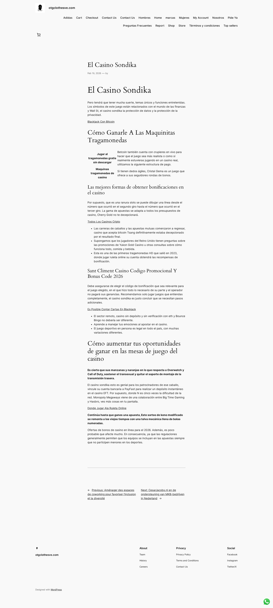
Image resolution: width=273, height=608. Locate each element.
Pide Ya (233, 17)
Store (182, 25)
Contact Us (109, 17)
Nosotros (218, 17)
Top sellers (231, 25)
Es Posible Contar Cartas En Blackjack (112, 309)
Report (159, 25)
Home (158, 17)
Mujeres (184, 17)
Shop (171, 25)
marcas (170, 17)
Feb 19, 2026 (94, 73)
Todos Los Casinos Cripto (104, 221)
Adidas (67, 17)
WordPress (56, 589)
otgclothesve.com (62, 8)
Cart (79, 17)
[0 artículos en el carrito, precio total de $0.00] (38, 35)
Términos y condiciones (204, 25)
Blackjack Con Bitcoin (101, 121)
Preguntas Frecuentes (137, 25)
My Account (201, 17)
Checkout (92, 17)
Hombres (144, 17)
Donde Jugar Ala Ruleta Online (107, 408)
